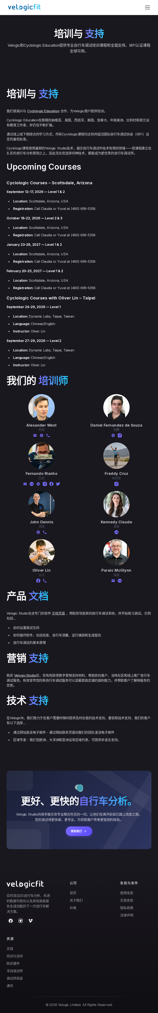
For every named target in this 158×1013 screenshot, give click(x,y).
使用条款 (126, 893)
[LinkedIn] (32, 484)
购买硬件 (13, 963)
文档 (10, 949)
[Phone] (48, 435)
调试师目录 (15, 978)
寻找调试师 (15, 971)
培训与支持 (15, 956)
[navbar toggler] (147, 7)
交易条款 (126, 900)
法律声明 (126, 915)
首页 (73, 893)
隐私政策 (126, 908)
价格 (73, 908)
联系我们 (76, 831)
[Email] (35, 435)
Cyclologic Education (43, 111)
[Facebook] (51, 484)
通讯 (10, 986)
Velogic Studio (25, 675)
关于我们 (76, 900)
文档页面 (58, 613)
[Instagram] (120, 435)
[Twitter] (58, 484)
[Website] (42, 435)
